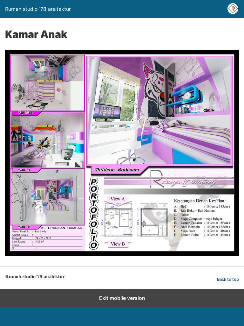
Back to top (228, 279)
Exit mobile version (122, 298)
